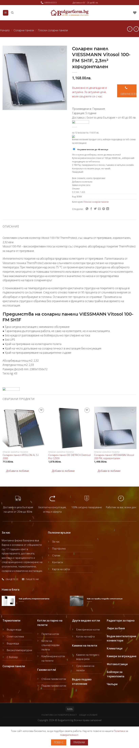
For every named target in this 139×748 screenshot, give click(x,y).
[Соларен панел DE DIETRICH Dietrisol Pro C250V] (69, 428)
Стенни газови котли (54, 679)
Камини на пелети (84, 645)
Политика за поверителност (59, 715)
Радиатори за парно (121, 620)
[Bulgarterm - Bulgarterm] (69, 13)
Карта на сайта (61, 569)
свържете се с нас (90, 96)
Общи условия (88, 715)
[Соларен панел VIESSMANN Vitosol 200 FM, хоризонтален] (115, 428)
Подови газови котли (54, 685)
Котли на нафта (85, 636)
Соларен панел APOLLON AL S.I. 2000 (21, 457)
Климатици (114, 648)
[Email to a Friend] (99, 208)
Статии (56, 555)
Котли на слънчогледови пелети (50, 645)
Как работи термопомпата (34, 598)
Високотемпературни (19, 650)
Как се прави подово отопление (105, 598)
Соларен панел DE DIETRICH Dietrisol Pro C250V (69, 457)
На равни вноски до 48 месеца (92, 149)
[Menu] (5, 13)
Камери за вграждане (121, 656)
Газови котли (46, 670)
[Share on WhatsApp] (87, 208)
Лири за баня (116, 628)
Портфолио (59, 548)
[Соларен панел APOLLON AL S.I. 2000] (24, 428)
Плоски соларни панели (53, 30)
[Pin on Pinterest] (103, 208)
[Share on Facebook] (91, 208)
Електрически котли (88, 629)
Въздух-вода (14, 629)
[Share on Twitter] (95, 208)
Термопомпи (11, 620)
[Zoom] (7, 105)
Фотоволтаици (117, 664)
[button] (16, 471)
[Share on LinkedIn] (107, 208)
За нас (56, 541)
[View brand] (80, 122)
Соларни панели (24, 30)
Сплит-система (15, 636)
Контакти (57, 562)
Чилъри (112, 684)
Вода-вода (13, 643)
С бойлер (12, 657)
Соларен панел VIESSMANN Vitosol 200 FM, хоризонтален (114, 457)
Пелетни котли (50, 634)
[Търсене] (12, 12)
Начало (5, 30)
